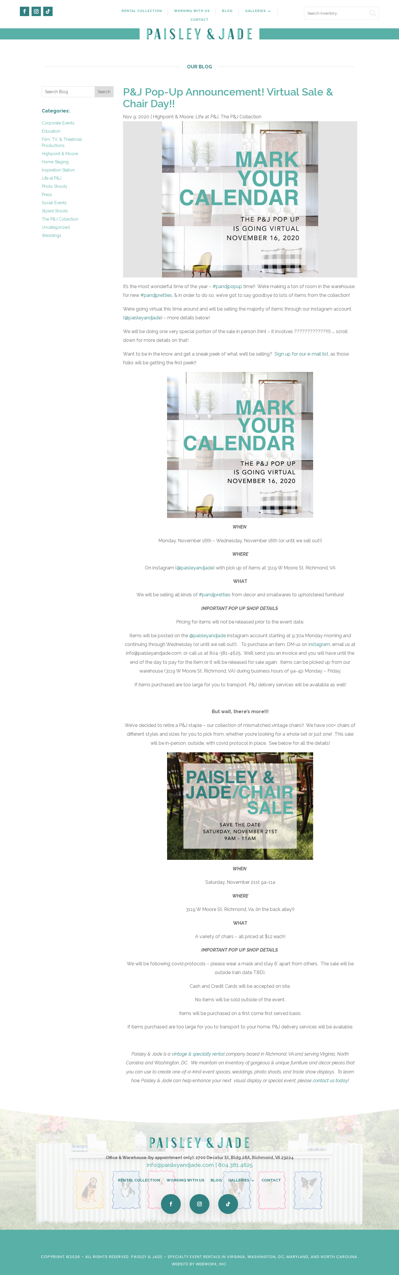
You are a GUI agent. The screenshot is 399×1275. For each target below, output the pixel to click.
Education (51, 131)
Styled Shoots (55, 211)
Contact (199, 20)
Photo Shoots (54, 186)
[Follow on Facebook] (24, 11)
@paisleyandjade (142, 318)
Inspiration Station (58, 170)
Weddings (51, 235)
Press (47, 194)
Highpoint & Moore (60, 153)
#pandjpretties (156, 295)
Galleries (255, 11)
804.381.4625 (235, 1165)
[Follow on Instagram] (36, 11)
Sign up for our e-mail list (301, 354)
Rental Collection (142, 11)
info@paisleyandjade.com (180, 1165)
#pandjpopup (227, 286)
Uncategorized (56, 227)
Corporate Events (58, 123)
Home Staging (55, 162)
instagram (319, 644)
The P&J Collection (60, 219)
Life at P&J (51, 178)
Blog (227, 11)
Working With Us (192, 11)
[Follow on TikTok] (48, 11)
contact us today (330, 1080)
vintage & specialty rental (198, 1054)
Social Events (54, 202)
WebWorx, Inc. (212, 1264)
